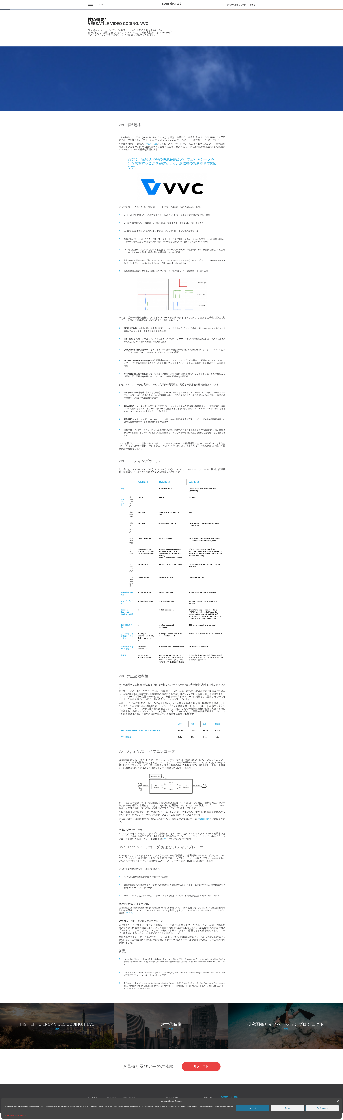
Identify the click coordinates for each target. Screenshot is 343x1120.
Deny (287, 1108)
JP (101, 5)
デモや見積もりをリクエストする (241, 5)
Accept (252, 1108)
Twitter (224, 1097)
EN (99, 5)
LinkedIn (234, 1097)
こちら (165, 839)
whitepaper (203, 818)
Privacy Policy (20, 1115)
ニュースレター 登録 (171, 1097)
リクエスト (201, 1066)
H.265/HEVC (150, 144)
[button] (337, 1101)
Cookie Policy (9, 1115)
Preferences (322, 1108)
